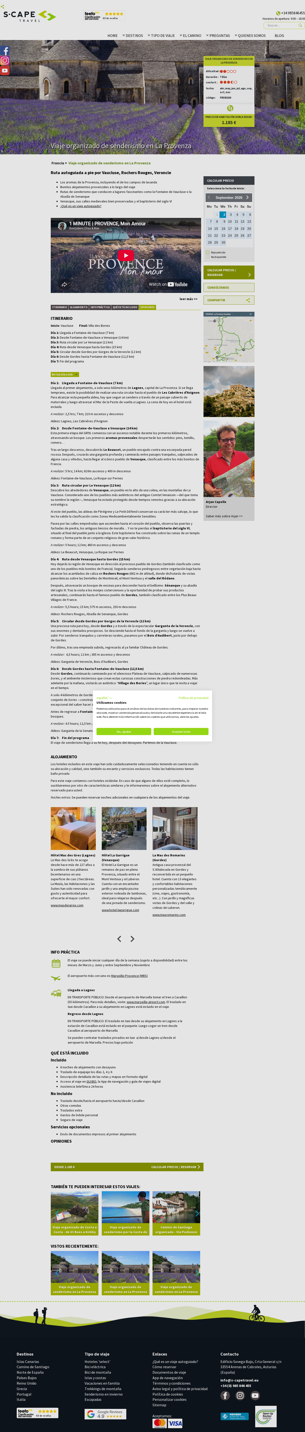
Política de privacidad (193, 697)
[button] (105, 698)
